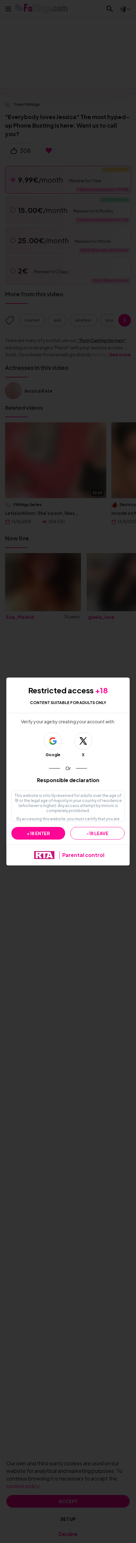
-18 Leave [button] (97, 833)
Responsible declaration (68, 780)
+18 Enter (38, 833)
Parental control (83, 855)
